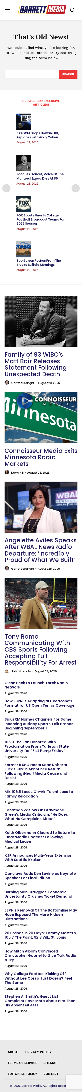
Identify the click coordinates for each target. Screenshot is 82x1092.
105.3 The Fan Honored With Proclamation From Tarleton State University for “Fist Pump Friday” (37, 746)
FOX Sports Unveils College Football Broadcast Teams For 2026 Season (40, 219)
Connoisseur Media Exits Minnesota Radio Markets (41, 457)
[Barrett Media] (42, 9)
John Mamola (21, 671)
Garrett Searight (22, 383)
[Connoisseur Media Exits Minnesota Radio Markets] (41, 417)
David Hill (17, 472)
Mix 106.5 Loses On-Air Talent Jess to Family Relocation (39, 794)
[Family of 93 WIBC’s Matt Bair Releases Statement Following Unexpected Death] (41, 321)
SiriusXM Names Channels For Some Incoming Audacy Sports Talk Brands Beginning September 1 (39, 724)
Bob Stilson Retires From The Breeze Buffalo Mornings (38, 262)
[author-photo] (7, 382)
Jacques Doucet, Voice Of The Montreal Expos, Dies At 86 (40, 176)
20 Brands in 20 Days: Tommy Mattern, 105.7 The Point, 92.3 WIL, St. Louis (41, 935)
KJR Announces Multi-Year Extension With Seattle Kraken (38, 857)
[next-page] (76, 188)
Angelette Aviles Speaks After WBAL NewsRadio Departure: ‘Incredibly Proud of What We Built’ (41, 550)
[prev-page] (6, 188)
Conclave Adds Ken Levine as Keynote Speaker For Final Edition (40, 876)
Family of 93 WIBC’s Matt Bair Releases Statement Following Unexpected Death (36, 364)
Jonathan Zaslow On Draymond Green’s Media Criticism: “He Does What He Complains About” (36, 814)
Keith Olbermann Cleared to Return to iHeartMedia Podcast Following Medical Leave (40, 837)
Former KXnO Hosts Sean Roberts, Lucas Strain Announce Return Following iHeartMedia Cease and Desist (36, 771)
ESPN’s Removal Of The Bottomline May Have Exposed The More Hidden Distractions (41, 915)
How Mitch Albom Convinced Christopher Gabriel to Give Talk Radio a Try (40, 955)
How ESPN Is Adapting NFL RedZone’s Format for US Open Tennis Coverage (39, 703)
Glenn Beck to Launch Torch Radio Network (36, 685)
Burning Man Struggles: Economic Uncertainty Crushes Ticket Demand (38, 894)
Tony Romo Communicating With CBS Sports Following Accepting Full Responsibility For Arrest (41, 649)
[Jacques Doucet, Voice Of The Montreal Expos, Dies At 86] (23, 163)
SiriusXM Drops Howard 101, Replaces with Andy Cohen (37, 135)
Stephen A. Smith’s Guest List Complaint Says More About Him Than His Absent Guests (40, 1001)
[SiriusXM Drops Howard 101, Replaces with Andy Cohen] (23, 122)
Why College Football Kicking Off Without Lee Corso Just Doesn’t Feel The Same (38, 978)
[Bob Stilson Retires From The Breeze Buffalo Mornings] (23, 249)
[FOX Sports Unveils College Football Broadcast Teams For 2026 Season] (23, 204)
